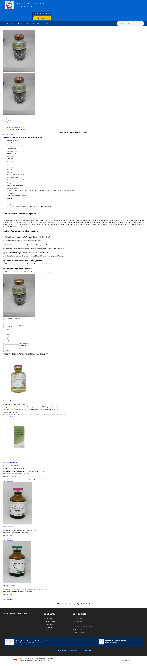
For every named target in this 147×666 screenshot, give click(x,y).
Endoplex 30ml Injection (11, 401)
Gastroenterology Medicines (82, 624)
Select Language (125, 660)
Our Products (36, 23)
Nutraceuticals (78, 629)
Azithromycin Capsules (80, 632)
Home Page (9, 23)
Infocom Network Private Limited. (41, 660)
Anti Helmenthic (79, 618)
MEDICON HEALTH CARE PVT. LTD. (31, 4)
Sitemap (48, 630)
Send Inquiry (43, 18)
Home (9, 123)
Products (9, 125)
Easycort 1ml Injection (10, 462)
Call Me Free (87, 650)
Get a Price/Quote (8, 134)
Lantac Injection (8, 527)
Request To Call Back (9, 121)
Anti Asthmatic (78, 621)
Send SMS (74, 650)
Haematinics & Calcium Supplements (84, 627)
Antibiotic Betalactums (13, 127)
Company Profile (22, 23)
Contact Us (48, 23)
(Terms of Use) (49, 658)
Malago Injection (9, 586)
